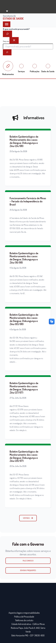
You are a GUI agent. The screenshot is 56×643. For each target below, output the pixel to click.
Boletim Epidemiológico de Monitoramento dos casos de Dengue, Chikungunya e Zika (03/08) (24, 319)
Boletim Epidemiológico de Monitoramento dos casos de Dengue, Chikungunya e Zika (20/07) (24, 456)
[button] (28, 518)
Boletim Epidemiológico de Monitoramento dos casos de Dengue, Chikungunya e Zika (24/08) (24, 141)
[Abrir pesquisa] (7, 34)
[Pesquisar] (7, 52)
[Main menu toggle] (7, 10)
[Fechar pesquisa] (14, 40)
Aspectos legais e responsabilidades (24, 612)
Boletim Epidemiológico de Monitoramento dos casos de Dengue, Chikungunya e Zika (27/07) (24, 387)
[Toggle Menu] (6, 24)
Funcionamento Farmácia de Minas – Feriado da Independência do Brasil (28, 201)
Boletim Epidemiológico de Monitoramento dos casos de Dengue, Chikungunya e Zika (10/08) (24, 257)
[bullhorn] (15, 117)
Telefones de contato (24, 620)
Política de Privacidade (24, 616)
